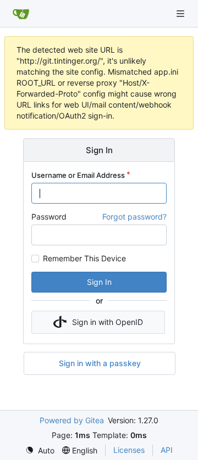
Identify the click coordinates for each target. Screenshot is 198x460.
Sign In (99, 282)
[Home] (21, 14)
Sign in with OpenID (107, 322)
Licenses (129, 450)
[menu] (39, 450)
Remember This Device (84, 258)
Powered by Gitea (72, 420)
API (167, 450)
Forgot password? (134, 216)
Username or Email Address (78, 175)
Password (49, 216)
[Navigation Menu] (181, 13)
